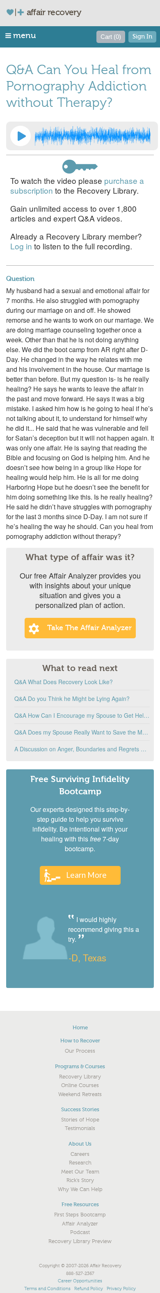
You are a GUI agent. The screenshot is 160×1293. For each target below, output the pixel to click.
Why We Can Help (80, 1189)
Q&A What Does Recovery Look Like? (63, 682)
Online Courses (80, 1085)
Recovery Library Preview (80, 1241)
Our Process (80, 1051)
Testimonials (80, 1128)
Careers (80, 1154)
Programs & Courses (80, 1066)
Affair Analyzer (80, 1224)
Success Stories (80, 1109)
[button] (21, 35)
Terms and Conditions (47, 1288)
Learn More (86, 874)
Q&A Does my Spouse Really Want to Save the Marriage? (82, 732)
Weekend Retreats (80, 1094)
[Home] (18, 12)
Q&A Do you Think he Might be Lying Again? (72, 698)
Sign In (142, 36)
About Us (80, 1144)
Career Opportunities (80, 1281)
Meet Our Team (80, 1172)
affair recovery (54, 12)
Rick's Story (80, 1180)
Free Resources (80, 1204)
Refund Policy (88, 1288)
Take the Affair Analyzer (89, 628)
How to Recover (80, 1041)
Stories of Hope (80, 1120)
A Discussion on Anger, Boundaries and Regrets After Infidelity (82, 749)
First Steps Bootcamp (80, 1215)
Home (80, 1027)
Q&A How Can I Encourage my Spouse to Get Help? (82, 715)
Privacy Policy (121, 1288)
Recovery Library (80, 1077)
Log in (21, 245)
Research (80, 1163)
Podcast (80, 1232)
